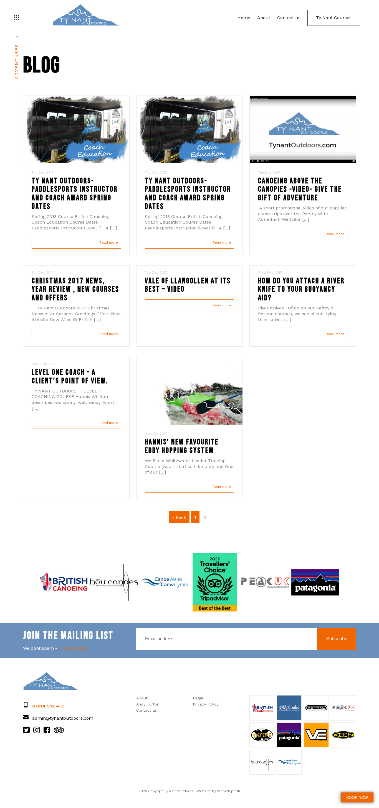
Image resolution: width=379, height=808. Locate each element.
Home (243, 17)
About (263, 17)
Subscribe (336, 638)
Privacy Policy (73, 648)
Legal (198, 698)
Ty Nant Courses (334, 17)
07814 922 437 (48, 706)
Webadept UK (228, 791)
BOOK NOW (357, 797)
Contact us (288, 17)
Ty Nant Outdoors (85, 15)
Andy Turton (147, 704)
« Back (179, 517)
